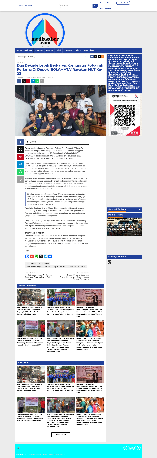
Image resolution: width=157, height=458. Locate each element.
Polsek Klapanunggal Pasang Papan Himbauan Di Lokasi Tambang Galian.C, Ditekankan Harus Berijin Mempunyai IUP (30, 417)
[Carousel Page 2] (135, 234)
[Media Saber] (43, 29)
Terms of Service (34, 454)
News (53, 77)
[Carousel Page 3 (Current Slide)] (137, 234)
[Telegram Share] (33, 81)
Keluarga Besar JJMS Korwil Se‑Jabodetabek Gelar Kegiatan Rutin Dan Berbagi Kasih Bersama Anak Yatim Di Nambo (60, 387)
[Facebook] (92, 56)
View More (60, 435)
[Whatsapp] (37, 81)
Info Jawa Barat (46, 77)
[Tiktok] (99, 56)
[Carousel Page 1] (134, 234)
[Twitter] (95, 56)
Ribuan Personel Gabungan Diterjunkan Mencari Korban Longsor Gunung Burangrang (74, 276)
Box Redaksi (60, 454)
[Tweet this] (24, 81)
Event (39, 77)
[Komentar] (42, 81)
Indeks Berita (48, 454)
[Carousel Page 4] (138, 234)
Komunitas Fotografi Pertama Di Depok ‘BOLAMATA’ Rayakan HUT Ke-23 (56, 267)
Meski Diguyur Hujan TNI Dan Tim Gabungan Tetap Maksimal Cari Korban (38, 276)
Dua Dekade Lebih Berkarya (37, 263)
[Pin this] (28, 81)
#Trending (29, 77)
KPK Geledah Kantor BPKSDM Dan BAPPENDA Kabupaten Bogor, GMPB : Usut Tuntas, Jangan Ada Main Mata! (29, 387)
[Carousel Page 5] (140, 234)
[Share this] (19, 81)
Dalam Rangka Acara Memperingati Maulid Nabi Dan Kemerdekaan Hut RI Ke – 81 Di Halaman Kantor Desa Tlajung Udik (89, 311)
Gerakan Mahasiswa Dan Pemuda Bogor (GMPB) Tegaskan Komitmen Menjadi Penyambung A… (123, 225)
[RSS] (102, 56)
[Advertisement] (124, 172)
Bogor (35, 77)
